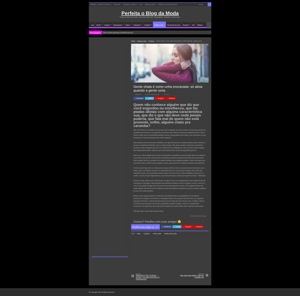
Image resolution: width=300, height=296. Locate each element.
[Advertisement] (169, 255)
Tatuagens (136, 25)
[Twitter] (193, 4)
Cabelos (107, 25)
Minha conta (150, 4)
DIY (193, 25)
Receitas (185, 25)
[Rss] (187, 4)
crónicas (147, 233)
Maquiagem (118, 25)
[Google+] (189, 4)
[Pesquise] (209, 4)
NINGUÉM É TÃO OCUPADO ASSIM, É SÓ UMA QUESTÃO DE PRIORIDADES (147, 276)
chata (139, 233)
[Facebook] (191, 4)
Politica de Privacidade (167, 4)
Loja (141, 4)
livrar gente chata (170, 233)
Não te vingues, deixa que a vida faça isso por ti (118, 32)
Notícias (200, 25)
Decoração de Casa (173, 25)
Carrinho (117, 4)
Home (133, 41)
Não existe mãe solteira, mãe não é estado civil (192, 275)
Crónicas (151, 41)
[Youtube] (195, 4)
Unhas (127, 25)
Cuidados (147, 25)
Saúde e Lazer (158, 25)
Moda (99, 25)
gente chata (157, 233)
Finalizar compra (130, 4)
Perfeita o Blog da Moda (150, 13)
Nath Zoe (138, 94)
